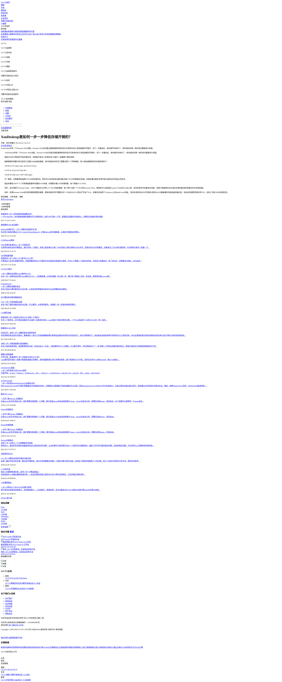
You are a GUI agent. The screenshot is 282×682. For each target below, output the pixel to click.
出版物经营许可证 (15, 638)
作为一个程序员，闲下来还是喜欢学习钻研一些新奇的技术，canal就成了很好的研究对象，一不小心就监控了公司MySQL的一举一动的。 (54, 320)
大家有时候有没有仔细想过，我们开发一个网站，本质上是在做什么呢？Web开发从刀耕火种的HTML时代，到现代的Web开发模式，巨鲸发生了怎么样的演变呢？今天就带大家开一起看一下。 (75, 247)
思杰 (2, 199)
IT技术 (40, 34)
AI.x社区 (37, 583)
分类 (6, 354)
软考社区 (4, 13)
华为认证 (27, 34)
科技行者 (39, 647)
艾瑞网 (52, 647)
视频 (7, 111)
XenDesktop (8, 199)
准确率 (10, 354)
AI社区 (8, 116)
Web (2, 256)
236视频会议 (102, 647)
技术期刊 (8, 118)
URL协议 (11, 225)
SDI (11, 454)
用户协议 (8, 611)
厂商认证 (34, 34)
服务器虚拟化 (16, 297)
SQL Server (8, 394)
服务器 (10, 256)
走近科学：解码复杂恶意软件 (18, 333)
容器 (11, 425)
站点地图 (8, 604)
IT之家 (82, 647)
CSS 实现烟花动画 (11, 302)
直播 (20, 39)
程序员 (7, 454)
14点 (2, 483)
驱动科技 (32, 647)
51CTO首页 (5, 2)
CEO (6, 269)
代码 (14, 328)
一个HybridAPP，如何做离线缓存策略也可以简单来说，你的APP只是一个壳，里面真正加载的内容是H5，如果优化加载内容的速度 (52, 217)
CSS (2, 313)
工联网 (87, 647)
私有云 (8, 297)
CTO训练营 (29, 589)
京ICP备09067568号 (15, 625)
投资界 (128, 647)
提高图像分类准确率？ (15, 343)
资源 (6, 39)
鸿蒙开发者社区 (7, 21)
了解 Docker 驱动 (12, 399)
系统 (2, 454)
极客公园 (93, 647)
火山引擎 (139, 647)
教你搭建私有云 (10, 286)
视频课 (3, 31)
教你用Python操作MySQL (16, 274)
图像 (2, 354)
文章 (2, 39)
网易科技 (18, 647)
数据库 (3, 328)
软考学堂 (30, 31)
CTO (3, 269)
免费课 (3, 16)
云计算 (3, 297)
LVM (3, 240)
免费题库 (57, 34)
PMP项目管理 (48, 34)
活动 (7, 121)
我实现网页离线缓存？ (17, 214)
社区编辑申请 (6, 128)
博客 (2, 5)
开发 (8, 469)
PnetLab (8, 240)
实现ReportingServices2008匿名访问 (18, 383)
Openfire (9, 381)
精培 (16, 589)
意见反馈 (8, 606)
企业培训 (4, 18)
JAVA (3, 368)
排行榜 (14, 31)
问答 (9, 39)
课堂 (13, 39)
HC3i (19, 578)
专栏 (17, 39)
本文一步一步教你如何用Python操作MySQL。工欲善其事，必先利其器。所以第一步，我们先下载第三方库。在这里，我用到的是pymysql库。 (56, 276)
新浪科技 (4, 647)
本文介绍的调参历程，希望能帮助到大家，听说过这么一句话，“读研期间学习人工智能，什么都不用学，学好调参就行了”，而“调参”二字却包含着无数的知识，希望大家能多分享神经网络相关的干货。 (79, 346)
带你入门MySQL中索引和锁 (16, 487)
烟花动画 (7, 313)
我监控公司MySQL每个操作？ (20, 317)
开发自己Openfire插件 (13, 370)
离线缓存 (4, 225)
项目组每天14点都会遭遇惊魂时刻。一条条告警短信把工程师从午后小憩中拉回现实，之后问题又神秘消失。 (43, 474)
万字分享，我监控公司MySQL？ (20, 357)
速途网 (64, 647)
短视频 (19, 31)
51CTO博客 (9, 583)
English (8, 608)
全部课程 (4, 34)
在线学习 (4, 37)
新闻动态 (8, 601)
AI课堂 (3, 23)
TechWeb (46, 647)
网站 (6, 256)
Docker (3, 409)
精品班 (3, 10)
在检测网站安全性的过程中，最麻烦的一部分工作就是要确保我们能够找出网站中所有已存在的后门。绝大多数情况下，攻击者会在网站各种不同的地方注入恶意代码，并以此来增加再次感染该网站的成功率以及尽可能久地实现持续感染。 (93, 335)
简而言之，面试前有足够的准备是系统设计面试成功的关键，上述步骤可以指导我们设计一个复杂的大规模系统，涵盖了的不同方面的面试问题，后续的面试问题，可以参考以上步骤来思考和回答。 (77, 446)
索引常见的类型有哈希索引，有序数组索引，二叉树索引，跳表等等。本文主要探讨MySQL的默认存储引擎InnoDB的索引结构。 (51, 490)
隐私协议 (8, 614)
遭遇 (6, 483)
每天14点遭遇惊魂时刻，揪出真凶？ (20, 472)
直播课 (24, 31)
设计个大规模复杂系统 (17, 443)
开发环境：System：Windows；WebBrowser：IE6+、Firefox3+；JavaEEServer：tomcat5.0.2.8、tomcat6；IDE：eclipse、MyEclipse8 (50, 373)
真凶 (9, 483)
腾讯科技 (11, 647)
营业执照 (4, 638)
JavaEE (3, 381)
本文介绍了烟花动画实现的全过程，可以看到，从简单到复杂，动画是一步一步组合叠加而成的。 (39, 304)
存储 (8, 409)
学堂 (2, 8)
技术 (10, 269)
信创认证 (20, 34)
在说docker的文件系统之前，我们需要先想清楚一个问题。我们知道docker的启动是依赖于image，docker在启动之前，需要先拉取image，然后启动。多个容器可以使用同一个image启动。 (72, 401)
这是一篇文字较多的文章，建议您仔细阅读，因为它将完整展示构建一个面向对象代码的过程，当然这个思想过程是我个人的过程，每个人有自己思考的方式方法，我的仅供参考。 (70, 461)
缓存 (17, 225)
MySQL (9, 284)
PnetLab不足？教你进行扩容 (19, 229)
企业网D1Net (120, 647)
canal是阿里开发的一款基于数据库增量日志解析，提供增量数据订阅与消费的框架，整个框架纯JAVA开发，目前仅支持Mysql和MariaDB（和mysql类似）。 (60, 360)
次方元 (133, 647)
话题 (7, 113)
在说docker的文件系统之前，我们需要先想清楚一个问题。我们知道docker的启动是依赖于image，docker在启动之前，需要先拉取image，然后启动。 (58, 417)
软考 (15, 34)
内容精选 (8, 108)
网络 (12, 240)
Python (3, 284)
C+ (2, 469)
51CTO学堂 (9, 589)
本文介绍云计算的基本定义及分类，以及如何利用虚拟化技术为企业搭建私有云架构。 (34, 289)
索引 (8, 498)
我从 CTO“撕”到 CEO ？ (17, 258)
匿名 (2, 394)
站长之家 (58, 647)
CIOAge (14, 578)
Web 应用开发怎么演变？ (16, 245)
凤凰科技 (25, 647)
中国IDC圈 (111, 647)
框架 (12, 368)
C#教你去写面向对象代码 (16, 458)
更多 (12, 532)
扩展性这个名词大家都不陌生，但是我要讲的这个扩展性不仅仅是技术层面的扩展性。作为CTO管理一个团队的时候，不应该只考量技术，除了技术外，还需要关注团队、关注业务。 (71, 261)
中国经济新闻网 (73, 647)
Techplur (24, 578)
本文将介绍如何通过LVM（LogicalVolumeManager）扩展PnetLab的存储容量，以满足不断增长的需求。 (40, 232)
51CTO (8, 578)
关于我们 (8, 598)
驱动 (11, 409)
